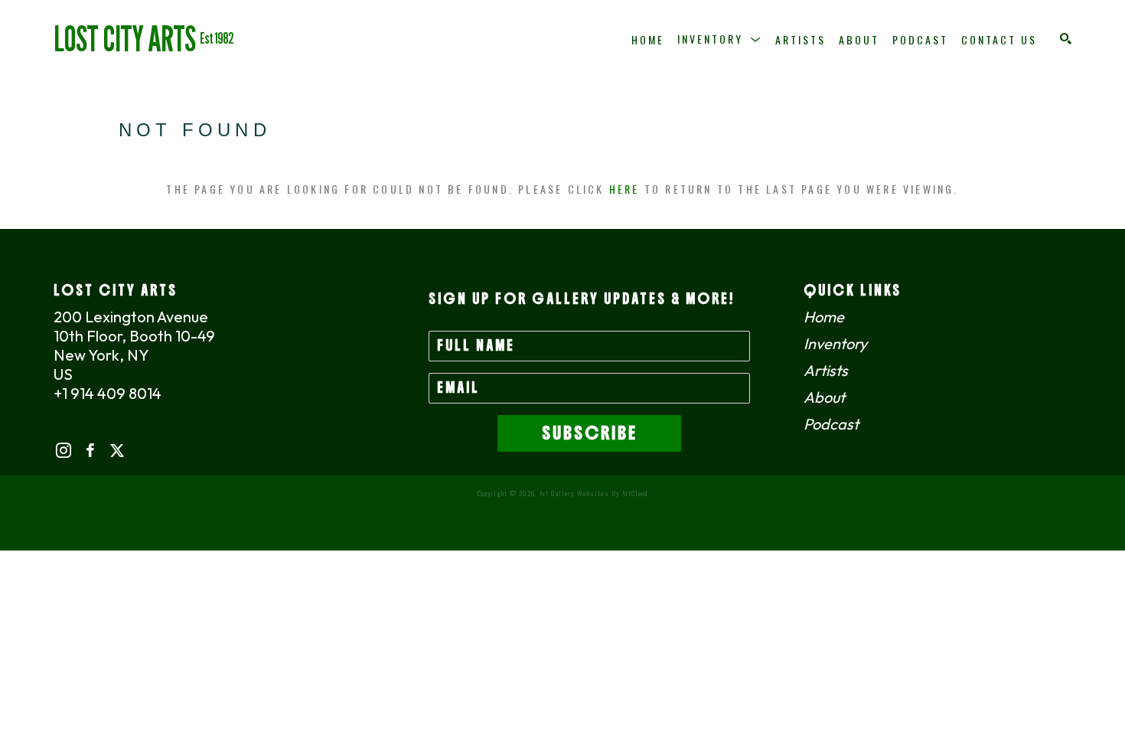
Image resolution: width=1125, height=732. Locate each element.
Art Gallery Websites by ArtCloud (593, 493)
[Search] (1065, 38)
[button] (719, 39)
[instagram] (63, 450)
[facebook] (89, 450)
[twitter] (116, 450)
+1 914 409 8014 (107, 393)
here (624, 189)
